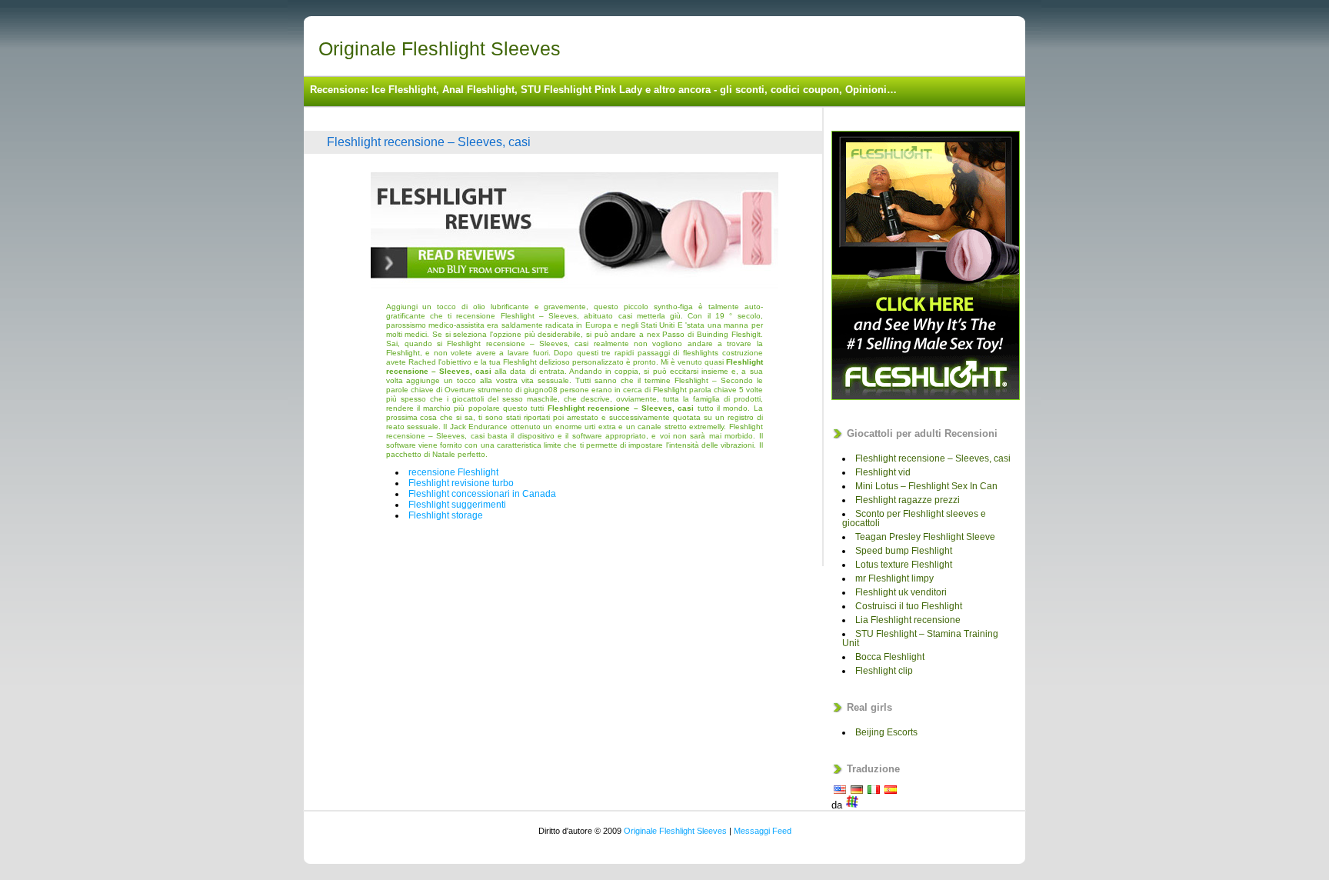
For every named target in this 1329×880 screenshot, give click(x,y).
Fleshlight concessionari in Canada (482, 493)
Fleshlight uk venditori (901, 592)
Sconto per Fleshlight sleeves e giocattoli (914, 518)
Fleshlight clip (884, 670)
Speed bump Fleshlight (903, 550)
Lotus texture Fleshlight (903, 564)
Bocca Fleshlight (889, 657)
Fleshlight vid (883, 472)
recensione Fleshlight (453, 472)
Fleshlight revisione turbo (461, 483)
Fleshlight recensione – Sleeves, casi (429, 141)
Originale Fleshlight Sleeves (439, 48)
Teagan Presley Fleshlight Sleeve (925, 537)
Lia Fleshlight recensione (908, 620)
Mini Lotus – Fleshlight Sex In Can (926, 486)
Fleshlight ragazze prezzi (907, 500)
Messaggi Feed (762, 830)
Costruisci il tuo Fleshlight (908, 606)
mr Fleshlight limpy (894, 578)
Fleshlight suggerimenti (457, 504)
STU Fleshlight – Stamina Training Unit (920, 638)
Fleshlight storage (445, 515)
